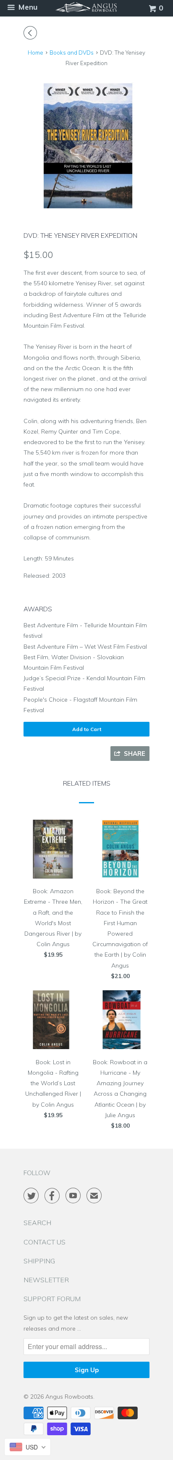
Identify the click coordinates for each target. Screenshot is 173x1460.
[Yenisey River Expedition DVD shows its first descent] (86, 145)
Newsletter (46, 1280)
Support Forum (52, 1298)
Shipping (39, 1261)
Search (37, 1222)
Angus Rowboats (69, 1396)
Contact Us (45, 1242)
